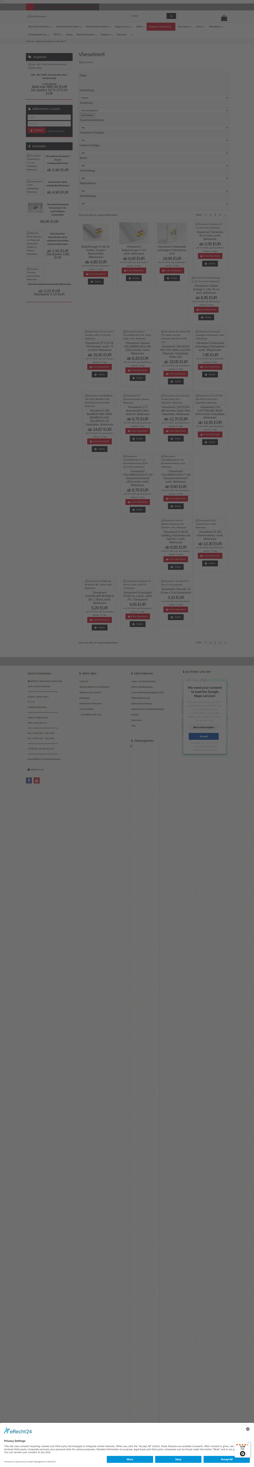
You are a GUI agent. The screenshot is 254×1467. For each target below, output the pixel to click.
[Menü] (248, 1443)
